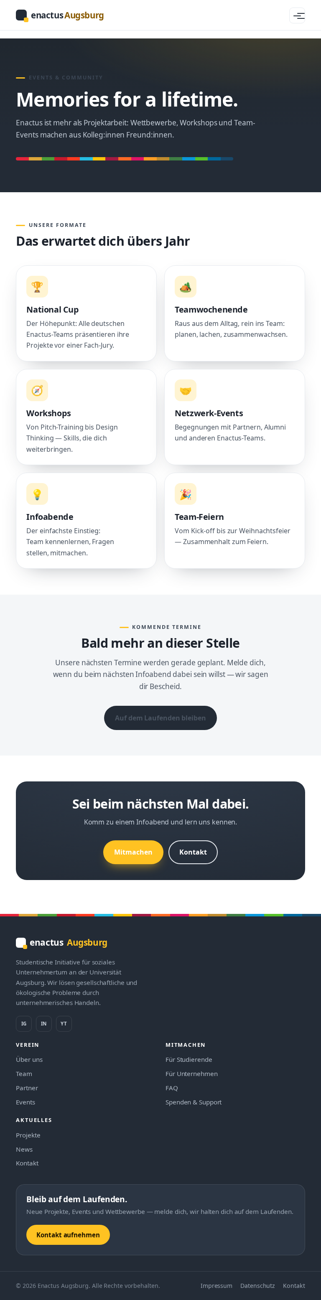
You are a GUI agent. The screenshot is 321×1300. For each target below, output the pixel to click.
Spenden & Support (194, 1102)
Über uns (29, 1059)
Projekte (28, 1135)
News (24, 1149)
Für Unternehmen (192, 1073)
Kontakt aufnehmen (67, 1235)
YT (63, 1023)
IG (23, 1023)
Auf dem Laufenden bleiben (160, 718)
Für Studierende (189, 1059)
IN (43, 1023)
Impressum (216, 1286)
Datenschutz (257, 1286)
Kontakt (192, 852)
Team (24, 1073)
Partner (27, 1088)
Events (25, 1102)
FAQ (172, 1088)
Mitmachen (133, 852)
